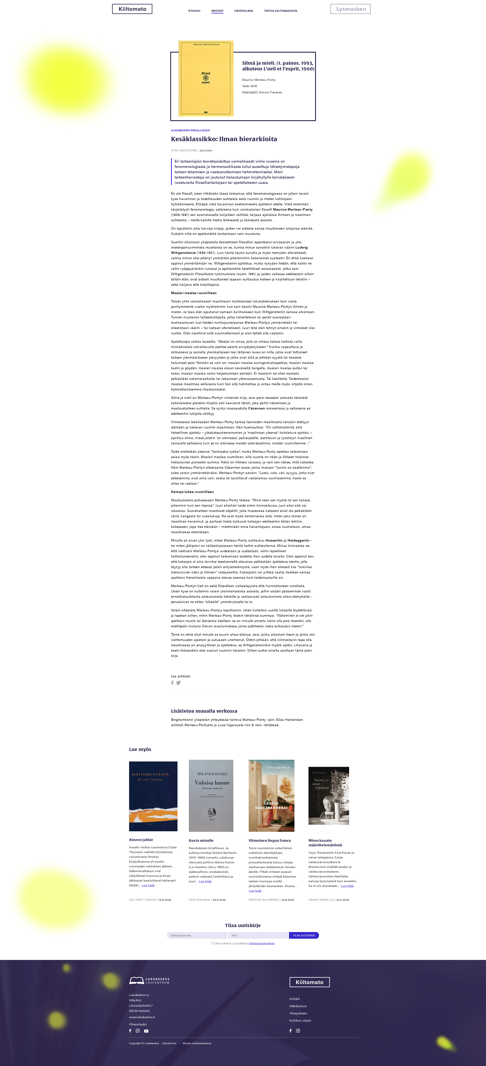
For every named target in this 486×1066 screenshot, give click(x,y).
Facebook (173, 683)
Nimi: (234, 930)
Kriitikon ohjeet (300, 1020)
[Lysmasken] (350, 13)
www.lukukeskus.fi (142, 1017)
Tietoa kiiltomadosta (280, 11)
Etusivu (194, 11)
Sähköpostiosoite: (181, 930)
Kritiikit (217, 11)
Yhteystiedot (138, 1024)
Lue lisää (148, 885)
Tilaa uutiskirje (304, 935)
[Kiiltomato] (132, 13)
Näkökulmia (243, 11)
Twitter (178, 683)
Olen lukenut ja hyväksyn (245, 943)
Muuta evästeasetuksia (197, 1043)
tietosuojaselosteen (262, 943)
